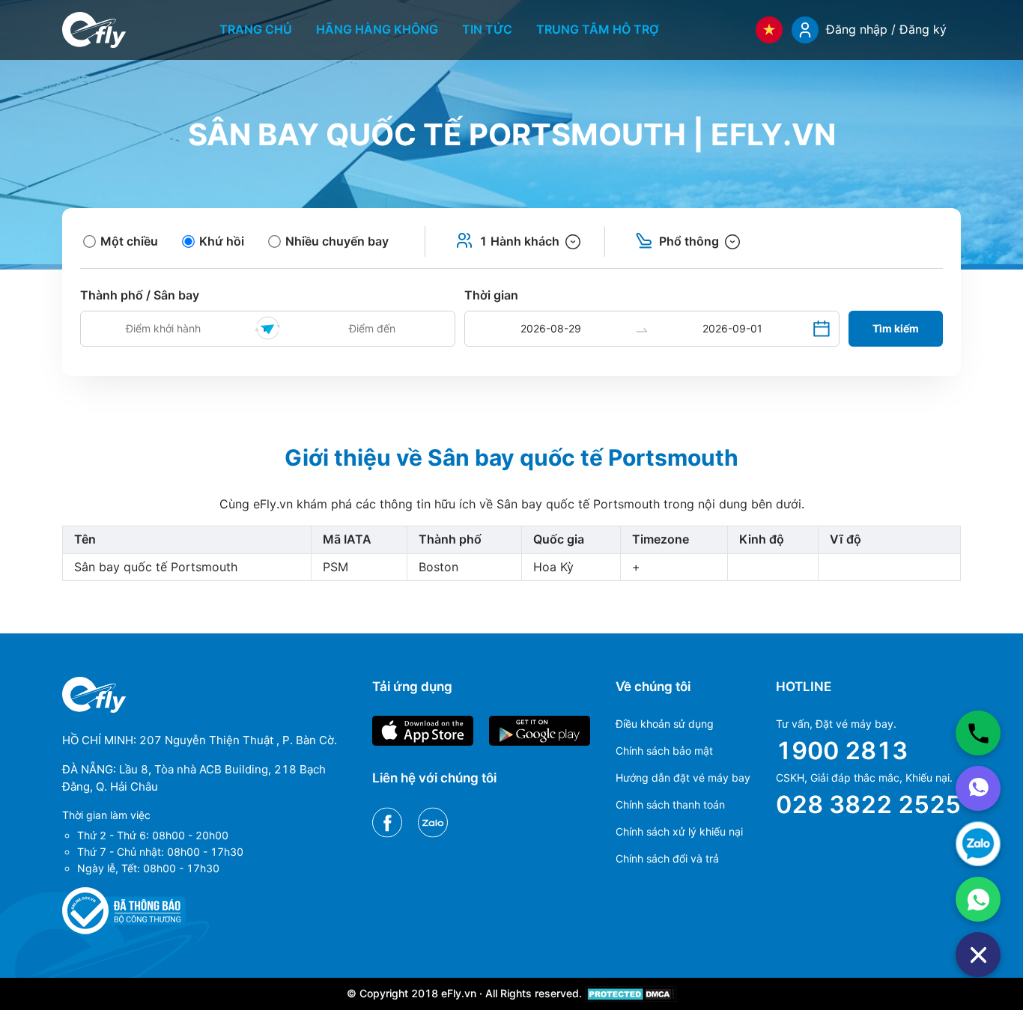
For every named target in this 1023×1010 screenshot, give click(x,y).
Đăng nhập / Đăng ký (886, 29)
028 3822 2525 (868, 804)
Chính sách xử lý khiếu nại (679, 831)
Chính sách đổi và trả (667, 858)
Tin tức (487, 29)
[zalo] (978, 843)
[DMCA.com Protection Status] (631, 993)
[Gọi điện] (978, 733)
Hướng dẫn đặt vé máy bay (683, 777)
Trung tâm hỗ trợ (597, 29)
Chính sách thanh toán (670, 804)
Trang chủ (255, 29)
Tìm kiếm (895, 328)
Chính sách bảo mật (664, 750)
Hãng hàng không (377, 29)
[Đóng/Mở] (978, 954)
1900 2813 (842, 750)
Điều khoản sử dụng (665, 723)
